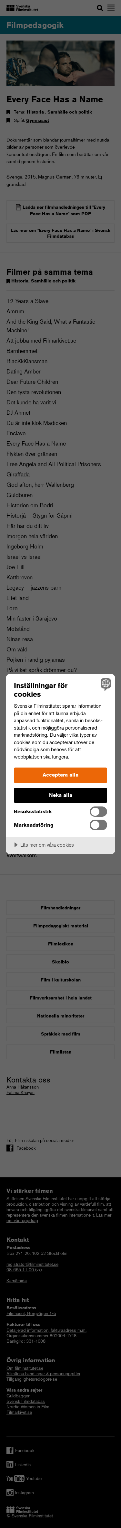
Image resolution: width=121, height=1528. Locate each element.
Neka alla (60, 795)
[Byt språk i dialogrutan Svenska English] (105, 684)
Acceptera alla (60, 775)
